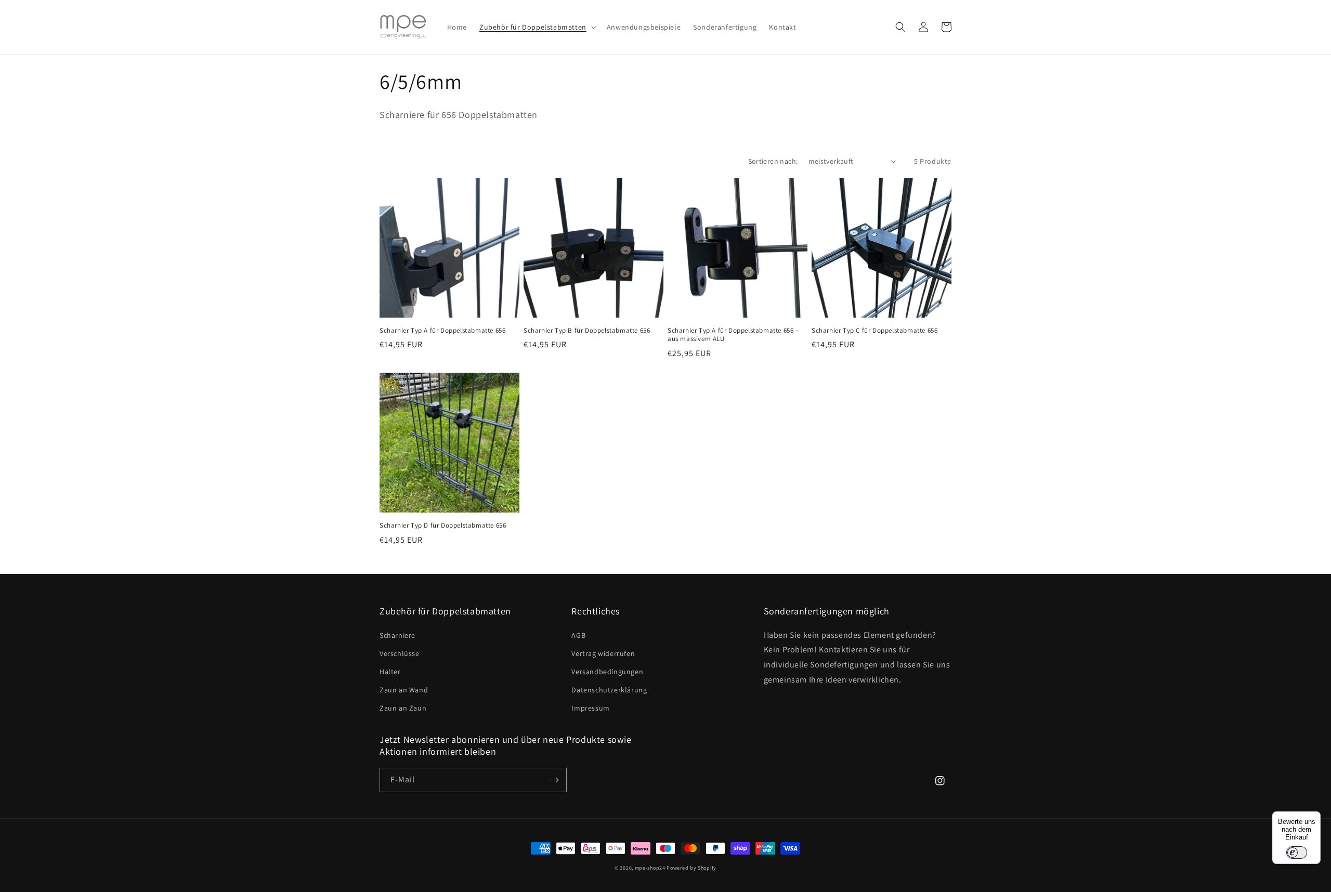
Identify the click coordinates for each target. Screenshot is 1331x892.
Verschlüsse (400, 653)
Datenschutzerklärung (609, 689)
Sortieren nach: (773, 161)
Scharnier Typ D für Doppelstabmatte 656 (443, 525)
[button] (537, 27)
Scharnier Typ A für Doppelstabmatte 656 (442, 330)
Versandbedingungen (607, 671)
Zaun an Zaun (403, 708)
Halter (390, 671)
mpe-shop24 (650, 867)
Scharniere (397, 635)
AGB (578, 635)
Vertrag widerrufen (603, 653)
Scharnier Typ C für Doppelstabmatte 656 (874, 330)
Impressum (590, 708)
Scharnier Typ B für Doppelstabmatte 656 (587, 330)
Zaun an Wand (404, 689)
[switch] (1296, 852)
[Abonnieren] (554, 780)
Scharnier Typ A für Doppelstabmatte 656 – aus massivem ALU (733, 335)
